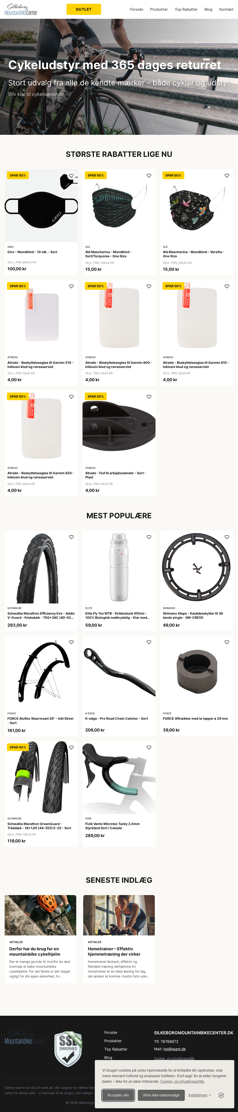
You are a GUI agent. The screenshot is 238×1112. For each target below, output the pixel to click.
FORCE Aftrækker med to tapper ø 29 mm (195, 718)
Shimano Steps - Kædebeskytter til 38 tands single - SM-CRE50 (193, 615)
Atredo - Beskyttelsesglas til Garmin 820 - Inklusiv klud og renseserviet (40, 475)
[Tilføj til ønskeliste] (71, 175)
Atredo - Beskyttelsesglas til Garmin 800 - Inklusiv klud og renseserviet (118, 365)
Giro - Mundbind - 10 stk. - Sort (32, 252)
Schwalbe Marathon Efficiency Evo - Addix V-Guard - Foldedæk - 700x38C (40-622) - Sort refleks (41, 617)
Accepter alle (118, 1095)
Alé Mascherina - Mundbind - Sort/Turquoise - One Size (108, 254)
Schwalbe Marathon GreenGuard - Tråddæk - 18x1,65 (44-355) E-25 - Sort (39, 826)
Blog (208, 9)
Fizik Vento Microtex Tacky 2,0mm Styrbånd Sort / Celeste (112, 826)
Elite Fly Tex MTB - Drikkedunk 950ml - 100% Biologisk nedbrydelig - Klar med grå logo (116, 617)
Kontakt (226, 9)
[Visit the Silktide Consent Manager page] (221, 1095)
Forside (136, 9)
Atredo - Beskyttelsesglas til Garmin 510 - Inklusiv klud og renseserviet (40, 365)
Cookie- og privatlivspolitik (174, 1058)
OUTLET (84, 9)
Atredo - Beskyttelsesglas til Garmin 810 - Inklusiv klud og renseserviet (196, 365)
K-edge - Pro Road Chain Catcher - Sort (116, 718)
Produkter (159, 9)
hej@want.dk (174, 1049)
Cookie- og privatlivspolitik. (182, 1081)
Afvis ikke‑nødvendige (161, 1095)
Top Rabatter (186, 9)
